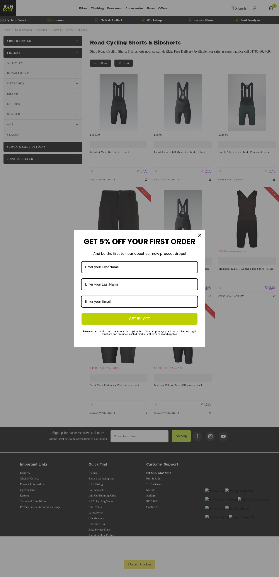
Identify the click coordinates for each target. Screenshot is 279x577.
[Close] (199, 235)
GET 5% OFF (139, 319)
